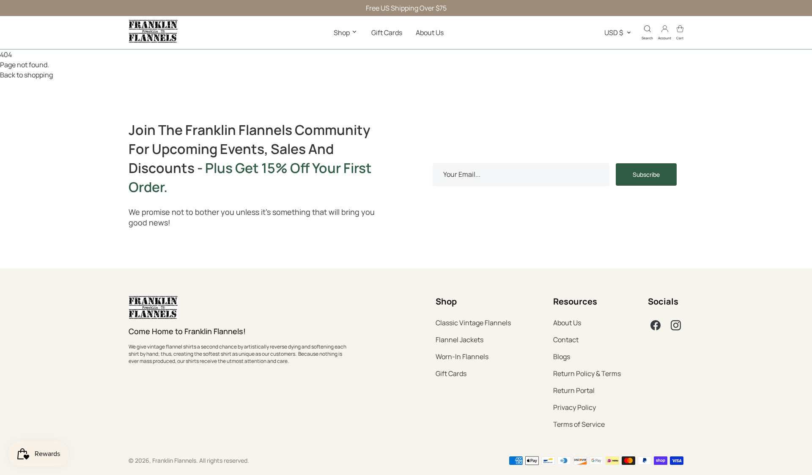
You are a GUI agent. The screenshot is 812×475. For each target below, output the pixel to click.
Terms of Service (579, 424)
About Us (430, 32)
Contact (566, 339)
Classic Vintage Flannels (473, 322)
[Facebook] (655, 325)
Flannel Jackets (459, 339)
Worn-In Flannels (462, 356)
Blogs (561, 356)
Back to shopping (26, 75)
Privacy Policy (574, 407)
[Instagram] (675, 325)
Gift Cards (386, 32)
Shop (342, 32)
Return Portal (574, 390)
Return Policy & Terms (587, 373)
